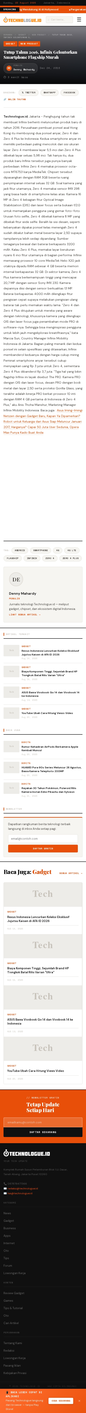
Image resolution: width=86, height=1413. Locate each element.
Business (10, 1228)
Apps (7, 1236)
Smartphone (40, 550)
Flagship (13, 558)
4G (57, 550)
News (7, 1213)
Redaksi (9, 1350)
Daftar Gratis (43, 848)
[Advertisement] (43, 487)
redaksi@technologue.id (22, 1188)
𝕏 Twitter (28, 92)
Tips (6, 1258)
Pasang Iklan (12, 1365)
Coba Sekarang (61, 1400)
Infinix (32, 558)
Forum (8, 1266)
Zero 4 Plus (71, 558)
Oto (6, 1251)
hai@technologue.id (19, 1193)
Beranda (8, 34)
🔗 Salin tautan (15, 99)
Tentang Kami (13, 1343)
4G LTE (71, 550)
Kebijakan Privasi (15, 1373)
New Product (39, 34)
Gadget (22, 34)
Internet (9, 1243)
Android (20, 550)
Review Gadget (14, 1293)
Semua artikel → (70, 873)
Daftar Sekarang (43, 1132)
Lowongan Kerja (15, 1273)
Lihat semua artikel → (25, 614)
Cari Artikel (11, 1323)
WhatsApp (49, 92)
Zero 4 (49, 558)
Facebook (69, 92)
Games (8, 1301)
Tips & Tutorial (13, 1308)
